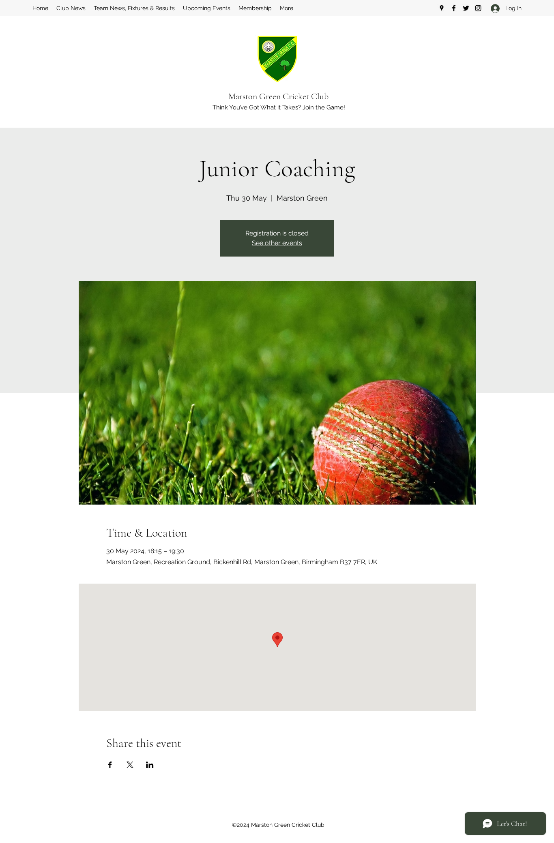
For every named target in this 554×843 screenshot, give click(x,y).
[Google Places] (442, 8)
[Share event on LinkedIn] (150, 765)
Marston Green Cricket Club (278, 96)
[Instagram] (478, 8)
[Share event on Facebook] (110, 765)
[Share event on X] (130, 765)
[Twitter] (466, 8)
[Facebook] (454, 8)
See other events (277, 243)
